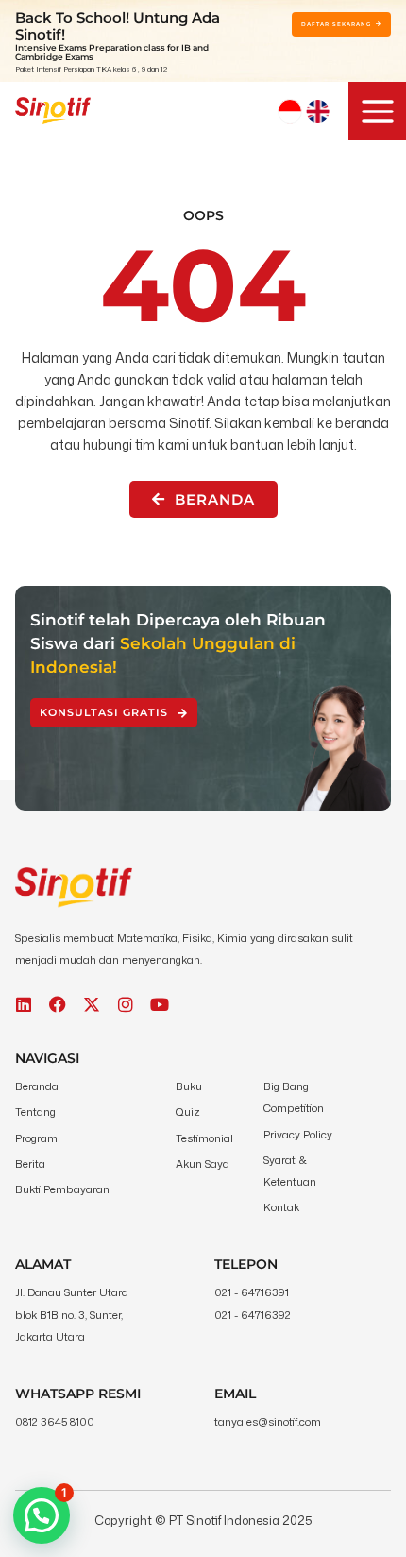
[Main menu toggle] (377, 111)
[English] (318, 111)
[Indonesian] (290, 111)
